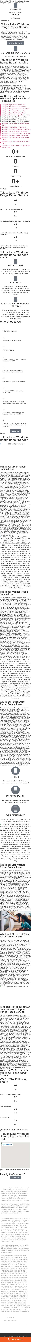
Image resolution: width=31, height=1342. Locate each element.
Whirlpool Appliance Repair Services (12, 3)
